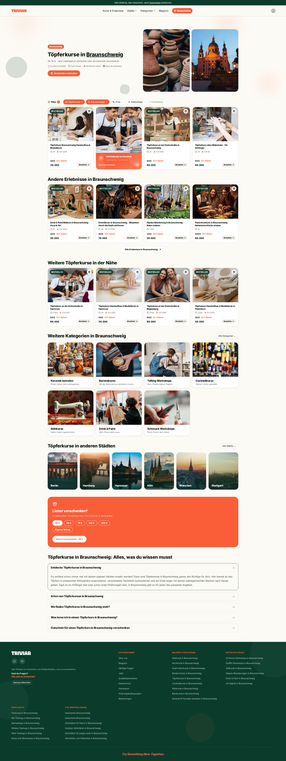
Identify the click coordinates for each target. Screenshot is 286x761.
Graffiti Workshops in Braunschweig (243, 663)
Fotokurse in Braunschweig (24, 713)
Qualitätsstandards (128, 678)
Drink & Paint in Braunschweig (240, 678)
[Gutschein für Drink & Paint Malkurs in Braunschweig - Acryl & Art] (89, 188)
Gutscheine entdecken (65, 73)
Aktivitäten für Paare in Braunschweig (83, 723)
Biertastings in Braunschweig (25, 723)
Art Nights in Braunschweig (239, 683)
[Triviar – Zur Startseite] (19, 10)
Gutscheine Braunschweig (77, 718)
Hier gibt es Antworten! (23, 676)
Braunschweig (98, 102)
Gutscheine (184, 10)
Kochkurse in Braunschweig (185, 663)
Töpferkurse (74, 102)
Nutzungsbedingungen (130, 693)
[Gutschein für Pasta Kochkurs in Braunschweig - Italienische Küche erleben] (234, 188)
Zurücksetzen (157, 102)
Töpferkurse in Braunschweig (186, 678)
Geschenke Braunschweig (77, 713)
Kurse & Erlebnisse (113, 10)
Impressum (124, 688)
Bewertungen (125, 698)
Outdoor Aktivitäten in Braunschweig (83, 728)
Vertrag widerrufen (21, 682)
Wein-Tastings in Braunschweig (26, 733)
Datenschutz (125, 683)
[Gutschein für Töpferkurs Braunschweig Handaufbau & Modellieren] (89, 111)
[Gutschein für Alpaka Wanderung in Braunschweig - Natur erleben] (185, 188)
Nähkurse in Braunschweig (185, 688)
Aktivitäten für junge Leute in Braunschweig (86, 733)
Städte (130, 10)
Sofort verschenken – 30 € (69, 539)
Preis (118, 102)
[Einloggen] (273, 11)
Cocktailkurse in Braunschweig (187, 683)
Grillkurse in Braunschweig (238, 668)
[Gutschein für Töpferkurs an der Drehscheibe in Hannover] (89, 272)
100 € (92, 523)
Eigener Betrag (62, 529)
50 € (68, 523)
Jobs (121, 673)
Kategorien (146, 10)
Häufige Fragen (126, 668)
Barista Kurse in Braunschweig (187, 673)
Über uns (123, 658)
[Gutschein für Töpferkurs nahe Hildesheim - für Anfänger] (234, 111)
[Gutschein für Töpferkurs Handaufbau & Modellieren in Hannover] (137, 272)
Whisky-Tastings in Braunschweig (27, 728)
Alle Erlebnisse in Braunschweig (141, 249)
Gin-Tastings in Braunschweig (25, 718)
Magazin (163, 10)
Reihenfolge (137, 102)
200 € (104, 523)
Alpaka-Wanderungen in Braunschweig (245, 673)
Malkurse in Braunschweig (185, 658)
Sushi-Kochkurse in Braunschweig (188, 668)
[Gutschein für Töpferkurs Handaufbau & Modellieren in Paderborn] (234, 272)
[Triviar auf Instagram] (14, 661)
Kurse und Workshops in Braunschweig (30, 738)
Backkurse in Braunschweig (185, 693)
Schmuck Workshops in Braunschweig (244, 658)
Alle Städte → (229, 446)
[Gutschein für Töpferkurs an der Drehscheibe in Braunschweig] (185, 111)
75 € (80, 523)
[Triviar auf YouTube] (22, 661)
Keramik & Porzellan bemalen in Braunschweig (194, 698)
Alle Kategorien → (227, 336)
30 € (57, 523)
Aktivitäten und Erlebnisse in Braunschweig (86, 738)
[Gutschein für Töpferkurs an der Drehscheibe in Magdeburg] (185, 272)
